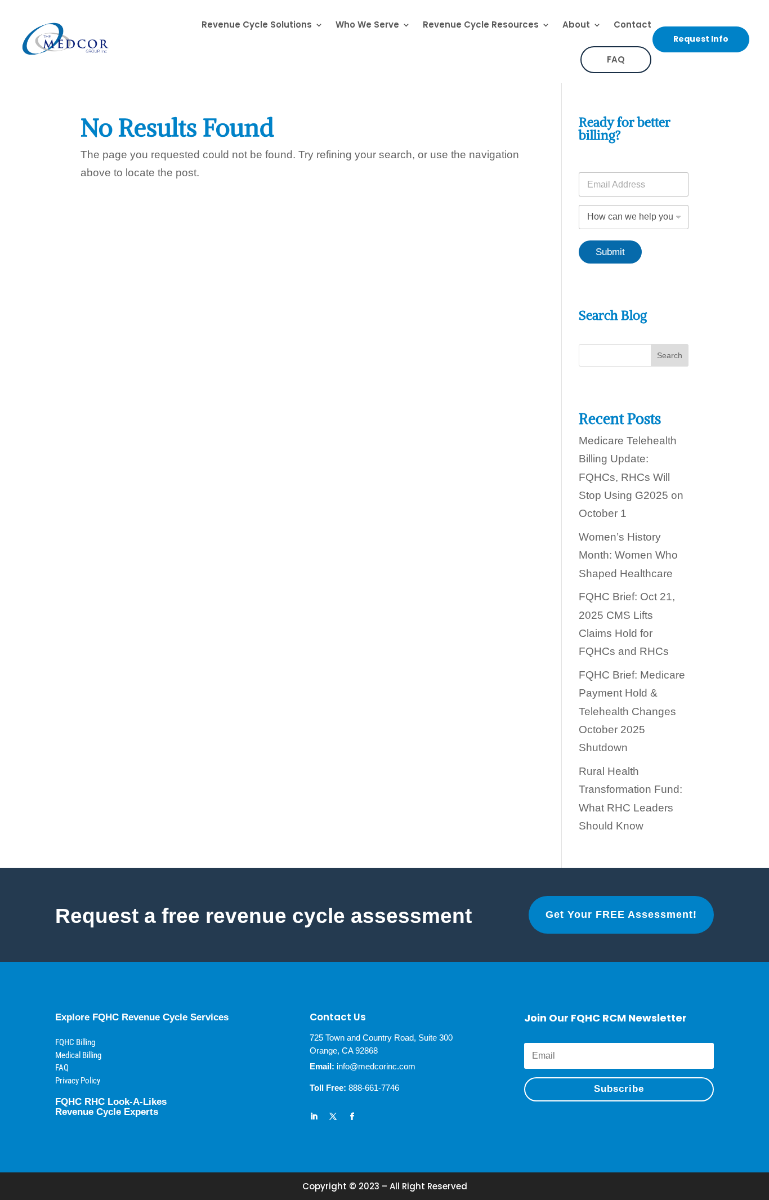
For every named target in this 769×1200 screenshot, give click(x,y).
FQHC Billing (75, 1042)
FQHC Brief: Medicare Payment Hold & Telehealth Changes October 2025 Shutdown (632, 711)
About (576, 24)
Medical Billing (78, 1055)
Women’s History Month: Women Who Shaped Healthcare (628, 555)
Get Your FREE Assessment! (621, 914)
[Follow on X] (333, 1116)
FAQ (616, 59)
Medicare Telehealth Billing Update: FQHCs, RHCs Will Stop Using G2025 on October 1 (631, 477)
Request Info (700, 38)
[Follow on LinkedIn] (314, 1116)
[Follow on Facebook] (352, 1116)
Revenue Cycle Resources (481, 24)
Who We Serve (367, 24)
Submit (610, 252)
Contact (632, 24)
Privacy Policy (77, 1081)
